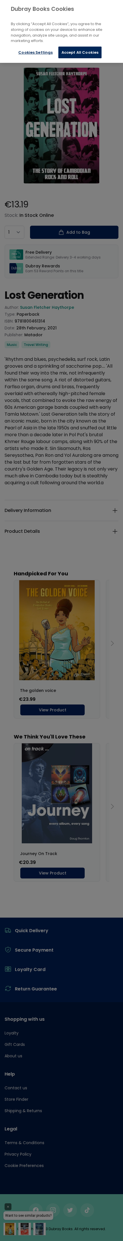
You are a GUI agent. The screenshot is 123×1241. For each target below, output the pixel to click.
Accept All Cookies (79, 52)
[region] (61, 31)
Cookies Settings (35, 52)
